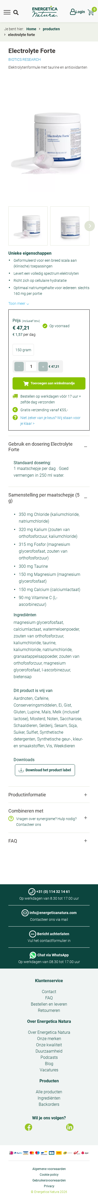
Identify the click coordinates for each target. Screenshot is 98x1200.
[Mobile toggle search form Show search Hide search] (16, 11)
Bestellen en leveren (49, 1004)
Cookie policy (49, 1175)
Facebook (28, 1127)
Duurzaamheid (49, 1051)
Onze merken (49, 1038)
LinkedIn (69, 1127)
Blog (49, 1063)
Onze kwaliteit (49, 1044)
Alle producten (49, 1091)
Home (31, 29)
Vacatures (49, 1069)
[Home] (45, 11)
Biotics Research (24, 59)
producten (51, 29)
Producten (49, 1080)
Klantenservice (49, 980)
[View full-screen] (49, 141)
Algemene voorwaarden (49, 1169)
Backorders (49, 1104)
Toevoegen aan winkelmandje (52, 383)
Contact (49, 991)
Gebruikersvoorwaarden (49, 1180)
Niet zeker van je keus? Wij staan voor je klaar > (50, 421)
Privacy (49, 1186)
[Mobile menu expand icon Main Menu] (7, 11)
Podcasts (49, 1057)
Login (80, 12)
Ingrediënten (49, 1098)
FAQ (49, 997)
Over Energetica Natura (49, 1021)
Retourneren (49, 1010)
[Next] (89, 226)
